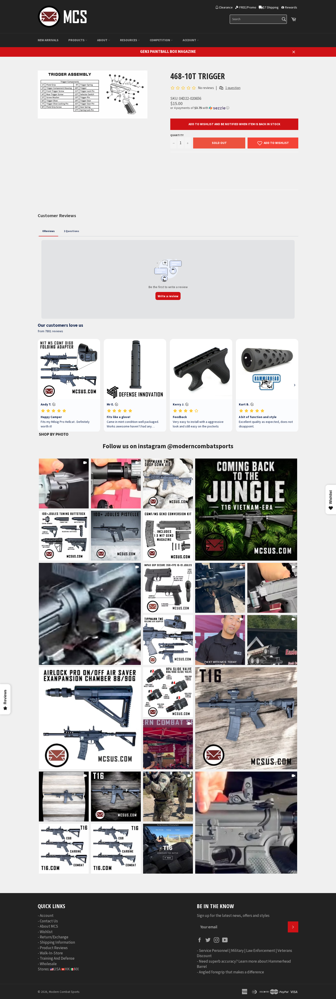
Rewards (291, 7)
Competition (160, 40)
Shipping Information (57, 942)
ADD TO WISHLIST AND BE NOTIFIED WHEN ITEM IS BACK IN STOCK (234, 124)
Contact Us (49, 920)
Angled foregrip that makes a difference (231, 972)
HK (67, 969)
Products (76, 40)
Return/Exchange (54, 937)
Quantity (177, 135)
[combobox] (258, 19)
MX (76, 969)
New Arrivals (48, 40)
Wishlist (46, 931)
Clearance (226, 7)
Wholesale (48, 963)
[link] (246, 510)
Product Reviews (54, 947)
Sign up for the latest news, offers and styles (233, 915)
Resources (129, 40)
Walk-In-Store (51, 953)
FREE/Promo (247, 7)
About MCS (49, 926)
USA (57, 969)
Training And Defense (57, 958)
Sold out (219, 143)
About (102, 40)
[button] (234, 108)
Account (190, 40)
